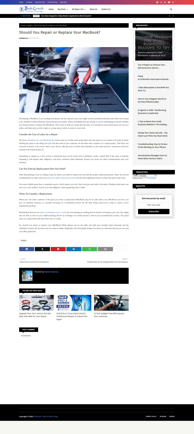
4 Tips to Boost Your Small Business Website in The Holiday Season (152, 123)
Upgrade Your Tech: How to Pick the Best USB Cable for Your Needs (35, 315)
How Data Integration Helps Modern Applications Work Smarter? (66, 16)
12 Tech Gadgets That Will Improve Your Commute (109, 315)
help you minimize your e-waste (53, 212)
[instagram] (173, 2)
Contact (172, 416)
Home (21, 2)
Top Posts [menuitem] (62, 9)
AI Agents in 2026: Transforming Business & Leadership (152, 111)
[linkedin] (165, 2)
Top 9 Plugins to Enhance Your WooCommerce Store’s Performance (151, 66)
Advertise (63, 2)
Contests (29, 2)
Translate (152, 178)
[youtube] (169, 2)
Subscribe (154, 211)
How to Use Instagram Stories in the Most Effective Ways (152, 100)
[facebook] (157, 2)
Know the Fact (40, 2)
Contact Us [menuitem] (105, 9)
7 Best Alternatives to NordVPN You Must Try (153, 89)
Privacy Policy (151, 416)
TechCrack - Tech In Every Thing (45, 417)
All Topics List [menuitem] (77, 9)
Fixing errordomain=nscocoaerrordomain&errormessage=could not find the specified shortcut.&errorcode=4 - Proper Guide (153, 78)
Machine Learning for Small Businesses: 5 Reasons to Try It (151, 54)
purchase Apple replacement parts (61, 178)
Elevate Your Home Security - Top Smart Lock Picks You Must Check (152, 134)
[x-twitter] (161, 2)
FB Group (163, 416)
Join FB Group (52, 2)
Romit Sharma (33, 38)
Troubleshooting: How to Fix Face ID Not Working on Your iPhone (152, 145)
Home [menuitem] (51, 9)
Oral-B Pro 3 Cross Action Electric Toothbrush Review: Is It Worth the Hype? (71, 316)
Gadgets (30, 25)
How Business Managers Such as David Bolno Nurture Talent (152, 157)
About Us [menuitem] (93, 9)
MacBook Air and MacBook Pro (41, 140)
